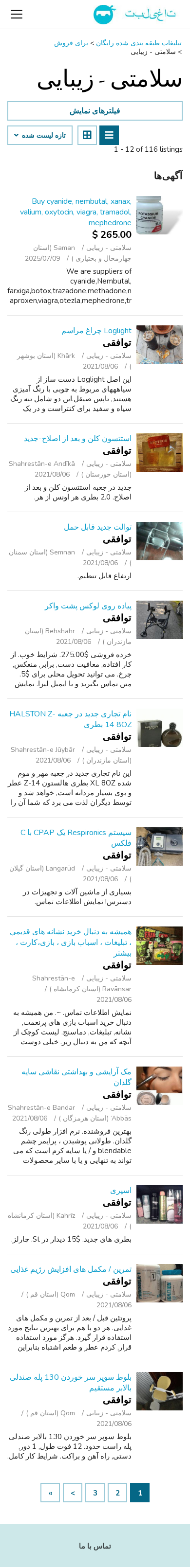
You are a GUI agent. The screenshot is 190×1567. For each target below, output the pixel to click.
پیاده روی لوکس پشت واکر (88, 606)
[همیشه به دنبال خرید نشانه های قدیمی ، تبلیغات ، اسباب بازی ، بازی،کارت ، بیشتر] (159, 945)
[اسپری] (159, 1204)
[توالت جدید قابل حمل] (159, 541)
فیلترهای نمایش (95, 111)
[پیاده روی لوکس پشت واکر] (159, 620)
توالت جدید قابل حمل (98, 527)
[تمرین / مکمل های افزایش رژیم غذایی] (159, 1283)
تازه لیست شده (43, 135)
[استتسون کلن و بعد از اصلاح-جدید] (159, 452)
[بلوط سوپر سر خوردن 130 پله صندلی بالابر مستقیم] (159, 1391)
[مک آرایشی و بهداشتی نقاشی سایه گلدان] (159, 1086)
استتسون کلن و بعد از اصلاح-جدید (78, 438)
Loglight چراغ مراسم (96, 330)
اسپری (121, 1190)
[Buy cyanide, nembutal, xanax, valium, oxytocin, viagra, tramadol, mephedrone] (159, 215)
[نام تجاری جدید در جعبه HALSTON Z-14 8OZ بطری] (159, 728)
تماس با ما (95, 1546)
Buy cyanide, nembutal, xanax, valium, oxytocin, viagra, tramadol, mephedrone (76, 212)
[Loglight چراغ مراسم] (159, 344)
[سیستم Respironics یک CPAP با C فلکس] (159, 846)
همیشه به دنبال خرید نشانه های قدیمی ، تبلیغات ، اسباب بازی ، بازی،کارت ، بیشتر (71, 942)
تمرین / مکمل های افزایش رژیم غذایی (71, 1269)
